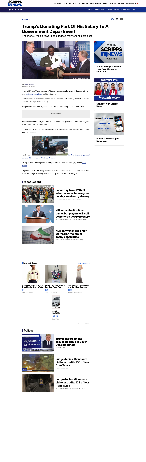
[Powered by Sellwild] (87, 323)
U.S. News (67, 3)
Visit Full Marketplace (83, 263)
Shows (121, 3)
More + (134, 10)
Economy (116, 10)
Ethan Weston (29, 84)
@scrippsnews (21, 10)
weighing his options (34, 94)
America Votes (99, 10)
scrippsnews (10, 10)
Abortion (90, 10)
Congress (109, 10)
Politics (76, 3)
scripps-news (16, 10)
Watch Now (131, 3)
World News (95, 3)
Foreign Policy (125, 10)
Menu (56, 3)
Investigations (109, 3)
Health (85, 3)
